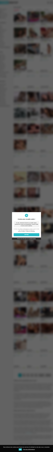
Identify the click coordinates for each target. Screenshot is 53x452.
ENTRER (26, 234)
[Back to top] (48, 447)
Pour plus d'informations (29, 449)
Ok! (20, 449)
